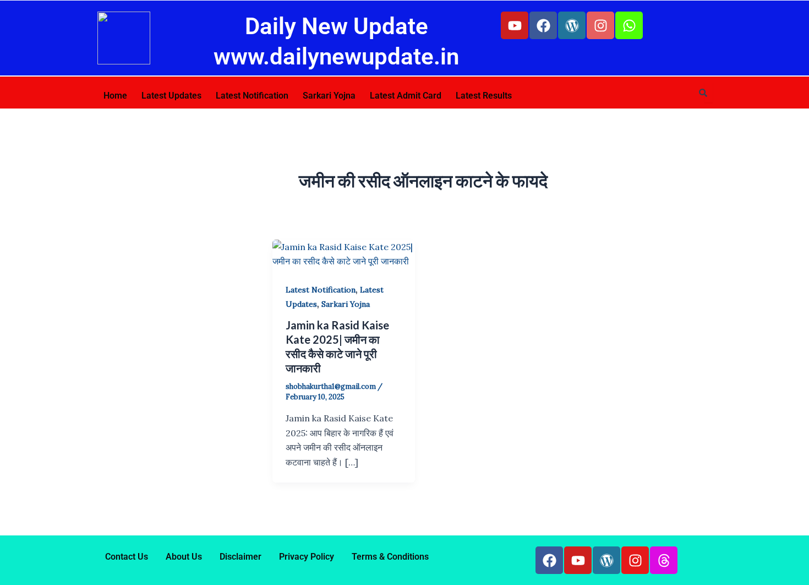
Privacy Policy (306, 556)
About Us (184, 556)
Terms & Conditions (390, 556)
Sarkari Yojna (329, 95)
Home (115, 95)
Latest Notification (252, 95)
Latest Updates (171, 95)
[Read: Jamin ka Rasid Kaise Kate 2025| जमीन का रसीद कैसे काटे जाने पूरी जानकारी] (343, 252)
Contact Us (126, 556)
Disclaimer (240, 556)
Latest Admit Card (405, 95)
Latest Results (484, 95)
